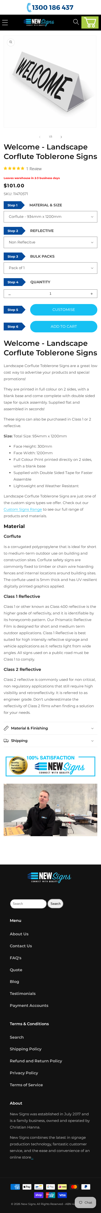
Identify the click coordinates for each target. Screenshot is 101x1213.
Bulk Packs (42, 256)
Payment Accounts (29, 1005)
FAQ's (15, 958)
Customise (63, 309)
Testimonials (23, 993)
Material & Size (45, 205)
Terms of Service (26, 1085)
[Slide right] (61, 136)
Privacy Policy (24, 1073)
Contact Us (21, 946)
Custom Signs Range (23, 509)
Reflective (42, 230)
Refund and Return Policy (36, 1061)
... (32, 1157)
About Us (19, 934)
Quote (16, 970)
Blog (14, 981)
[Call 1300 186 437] (50, 7)
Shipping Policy (25, 1049)
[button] (90, 22)
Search (17, 1037)
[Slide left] (39, 136)
